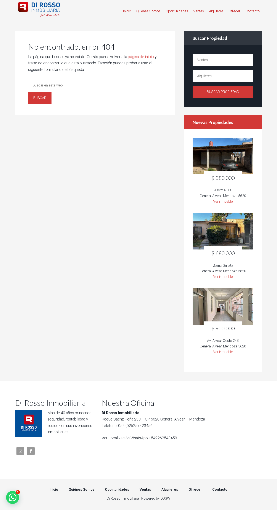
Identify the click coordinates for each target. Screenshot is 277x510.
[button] (12, 497)
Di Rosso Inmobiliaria (42, 8)
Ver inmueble (223, 201)
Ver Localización (116, 438)
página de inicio (141, 56)
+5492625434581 (164, 438)
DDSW (165, 498)
